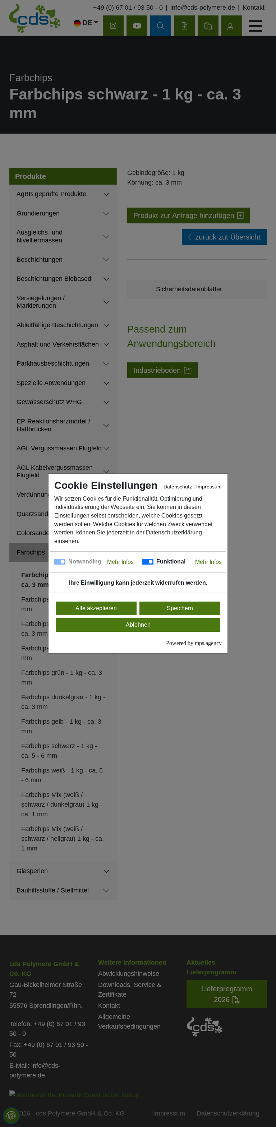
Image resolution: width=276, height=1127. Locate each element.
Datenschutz (178, 487)
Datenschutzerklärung (174, 532)
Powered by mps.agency (194, 643)
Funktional (170, 561)
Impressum (209, 487)
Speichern (180, 608)
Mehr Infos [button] (120, 562)
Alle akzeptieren (96, 608)
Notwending (84, 561)
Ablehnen (138, 625)
